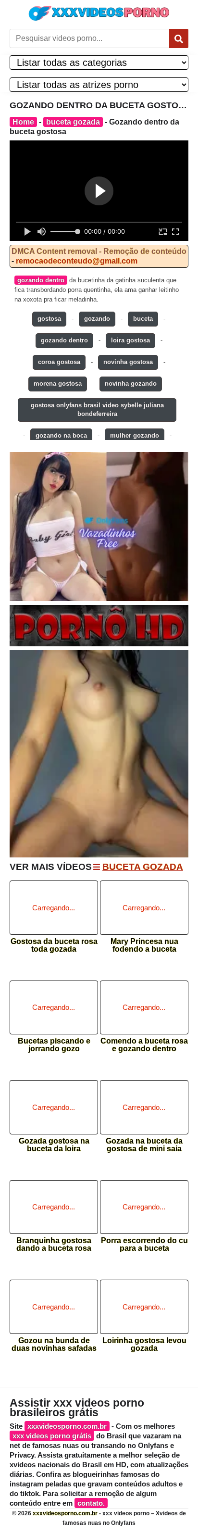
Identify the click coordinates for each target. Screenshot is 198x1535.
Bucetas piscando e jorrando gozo (54, 1045)
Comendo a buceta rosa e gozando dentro (144, 1045)
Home (23, 122)
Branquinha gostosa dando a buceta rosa (53, 1244)
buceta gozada (73, 122)
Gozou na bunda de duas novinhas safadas (54, 1344)
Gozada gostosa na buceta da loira (54, 1145)
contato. (91, 1503)
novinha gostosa (128, 361)
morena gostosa (58, 383)
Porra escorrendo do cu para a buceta (144, 1244)
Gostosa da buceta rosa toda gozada (54, 945)
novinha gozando (131, 383)
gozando (97, 318)
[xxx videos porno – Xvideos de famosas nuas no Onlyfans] (99, 13)
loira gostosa (130, 340)
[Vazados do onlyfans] (99, 526)
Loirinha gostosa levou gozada (144, 1344)
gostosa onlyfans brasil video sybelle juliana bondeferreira (97, 410)
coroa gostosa (59, 361)
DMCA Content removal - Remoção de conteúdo (99, 251)
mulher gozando (134, 435)
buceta (143, 318)
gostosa (49, 318)
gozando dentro (40, 280)
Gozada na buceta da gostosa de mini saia (144, 1145)
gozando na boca (61, 435)
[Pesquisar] (178, 38)
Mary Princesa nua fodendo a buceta (144, 945)
